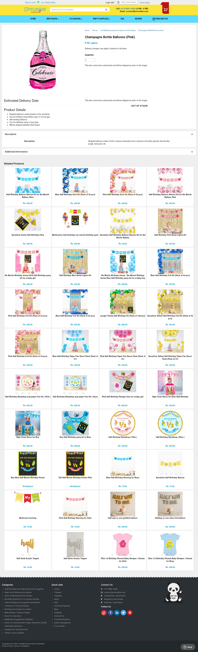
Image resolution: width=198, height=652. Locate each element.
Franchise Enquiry (62, 619)
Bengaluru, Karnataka (113, 599)
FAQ (122, 19)
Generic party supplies (14, 633)
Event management (62, 623)
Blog (56, 609)
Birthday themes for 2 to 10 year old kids (22, 599)
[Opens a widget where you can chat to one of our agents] (187, 647)
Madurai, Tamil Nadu (113, 602)
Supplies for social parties (16, 629)
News (56, 599)
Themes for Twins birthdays (17, 606)
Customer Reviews (62, 606)
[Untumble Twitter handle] (123, 612)
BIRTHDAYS (52, 19)
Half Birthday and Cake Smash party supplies (24, 589)
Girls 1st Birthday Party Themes (18, 596)
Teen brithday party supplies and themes (22, 602)
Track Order (145, 2)
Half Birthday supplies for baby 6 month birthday (118, 30)
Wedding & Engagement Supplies (19, 619)
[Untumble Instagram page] (104, 612)
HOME (33, 19)
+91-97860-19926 (128, 8)
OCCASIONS (75, 19)
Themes (95, 30)
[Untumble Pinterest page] (130, 612)
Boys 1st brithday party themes (18, 592)
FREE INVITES (161, 19)
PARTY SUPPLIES (101, 19)
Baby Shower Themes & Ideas (17, 613)
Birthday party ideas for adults (18, 609)
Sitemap (58, 613)
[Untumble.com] (35, 10)
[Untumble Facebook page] (110, 612)
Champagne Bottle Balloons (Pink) (151, 30)
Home (87, 30)
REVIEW (138, 19)
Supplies (58, 596)
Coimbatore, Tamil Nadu (114, 596)
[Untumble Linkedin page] (117, 612)
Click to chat (30, 2)
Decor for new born (13, 616)
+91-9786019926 (48, 2)
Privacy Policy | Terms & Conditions (15, 646)
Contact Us (59, 616)
